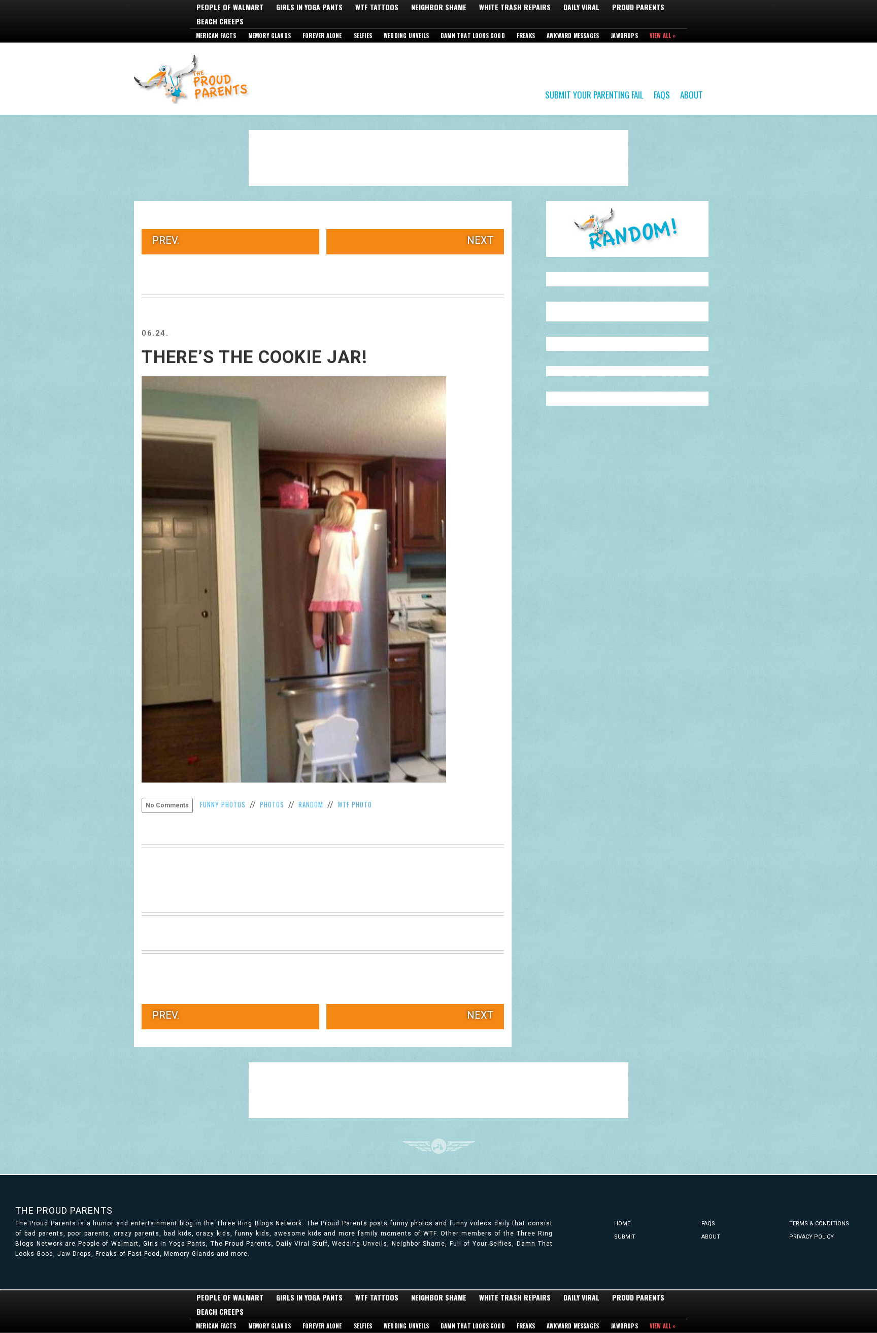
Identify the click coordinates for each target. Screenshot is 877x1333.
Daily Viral (581, 7)
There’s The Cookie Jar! (254, 357)
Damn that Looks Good (473, 35)
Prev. (165, 240)
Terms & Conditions (819, 1223)
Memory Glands (269, 35)
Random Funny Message (627, 229)
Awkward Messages (573, 35)
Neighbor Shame (438, 7)
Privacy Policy (811, 1236)
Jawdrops (624, 35)
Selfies (363, 35)
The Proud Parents (64, 1210)
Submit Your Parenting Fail (594, 94)
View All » (663, 35)
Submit (624, 1236)
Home (622, 1223)
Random (310, 804)
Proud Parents (638, 7)
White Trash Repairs (515, 7)
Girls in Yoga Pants (309, 7)
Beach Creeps (220, 21)
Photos (272, 804)
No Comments (167, 805)
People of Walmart (229, 7)
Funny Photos (223, 804)
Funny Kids (195, 78)
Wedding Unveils (406, 35)
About (691, 94)
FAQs (662, 94)
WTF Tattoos (376, 7)
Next (480, 240)
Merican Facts (216, 35)
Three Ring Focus (438, 1146)
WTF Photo (355, 804)
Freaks (526, 35)
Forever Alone (322, 35)
